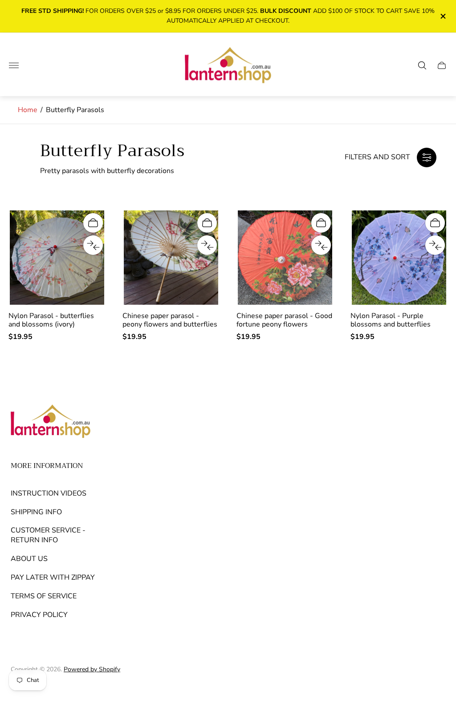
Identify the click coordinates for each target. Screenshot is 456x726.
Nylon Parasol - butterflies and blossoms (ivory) (51, 320)
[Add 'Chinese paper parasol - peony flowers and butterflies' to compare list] (207, 245)
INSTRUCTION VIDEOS (48, 493)
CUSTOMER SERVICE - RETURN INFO (48, 535)
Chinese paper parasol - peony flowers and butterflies (169, 320)
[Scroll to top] (435, 693)
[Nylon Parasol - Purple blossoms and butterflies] (399, 257)
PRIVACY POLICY (39, 615)
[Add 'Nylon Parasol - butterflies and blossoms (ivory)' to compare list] (93, 245)
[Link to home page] (51, 422)
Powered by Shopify (92, 669)
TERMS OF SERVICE (44, 596)
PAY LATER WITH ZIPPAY (53, 577)
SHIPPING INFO (36, 512)
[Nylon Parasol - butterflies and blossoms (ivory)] (57, 257)
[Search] (422, 65)
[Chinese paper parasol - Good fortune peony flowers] (285, 257)
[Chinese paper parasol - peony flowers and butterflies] (171, 257)
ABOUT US (29, 559)
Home (27, 110)
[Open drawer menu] (14, 65)
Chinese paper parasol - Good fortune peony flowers (284, 320)
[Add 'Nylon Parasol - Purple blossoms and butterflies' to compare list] (435, 245)
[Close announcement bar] (442, 16)
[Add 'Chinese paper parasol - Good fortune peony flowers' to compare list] (321, 245)
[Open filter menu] (426, 157)
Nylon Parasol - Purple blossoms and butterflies (390, 320)
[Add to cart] (93, 223)
